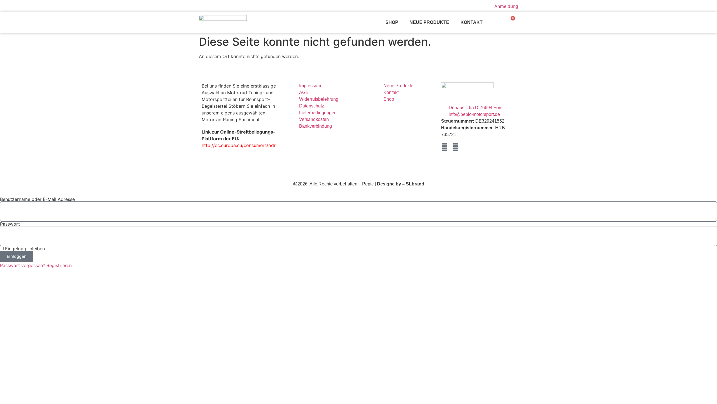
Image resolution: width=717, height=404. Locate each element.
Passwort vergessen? (22, 265)
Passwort (10, 224)
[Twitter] (455, 147)
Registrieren (59, 265)
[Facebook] (444, 147)
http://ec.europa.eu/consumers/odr (239, 145)
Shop (391, 22)
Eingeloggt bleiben (24, 248)
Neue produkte (429, 22)
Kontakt (471, 22)
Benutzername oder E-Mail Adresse (37, 199)
